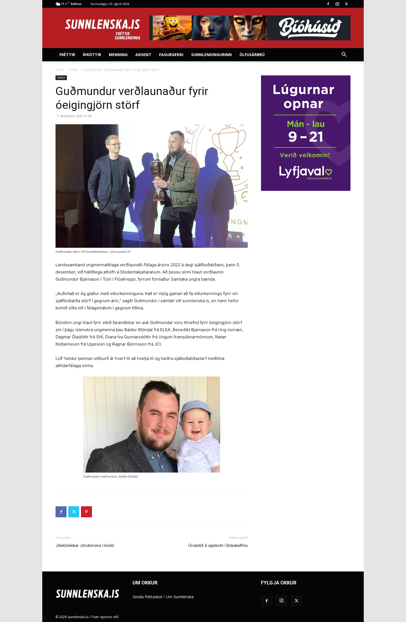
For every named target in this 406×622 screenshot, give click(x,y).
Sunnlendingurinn (211, 54)
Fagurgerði (171, 54)
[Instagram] (337, 4)
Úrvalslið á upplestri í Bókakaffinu (218, 545)
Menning (118, 54)
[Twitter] (346, 4)
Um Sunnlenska (180, 596)
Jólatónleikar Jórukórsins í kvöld (85, 545)
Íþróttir (92, 54)
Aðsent (143, 54)
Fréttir (67, 54)
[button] (343, 55)
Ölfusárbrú (252, 54)
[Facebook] (328, 4)
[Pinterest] (86, 511)
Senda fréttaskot (147, 596)
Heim (60, 69)
